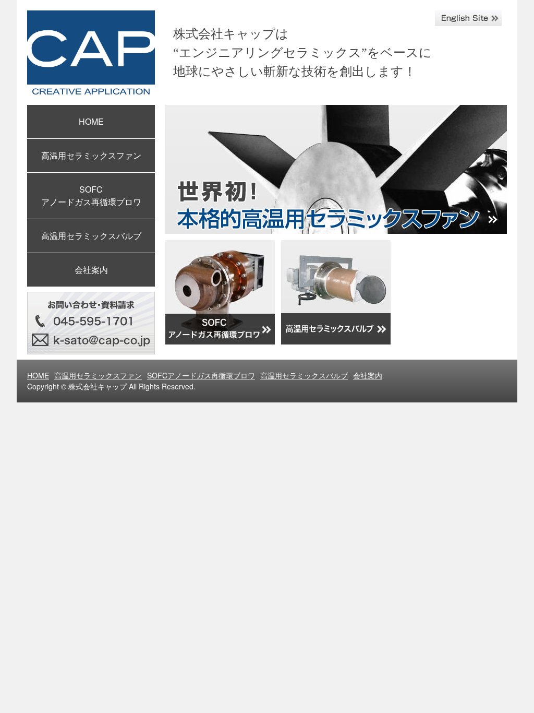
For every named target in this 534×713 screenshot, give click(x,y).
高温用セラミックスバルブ (91, 236)
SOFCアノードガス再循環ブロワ (201, 375)
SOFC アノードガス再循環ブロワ (91, 195)
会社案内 (91, 270)
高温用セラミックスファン (91, 155)
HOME (91, 121)
